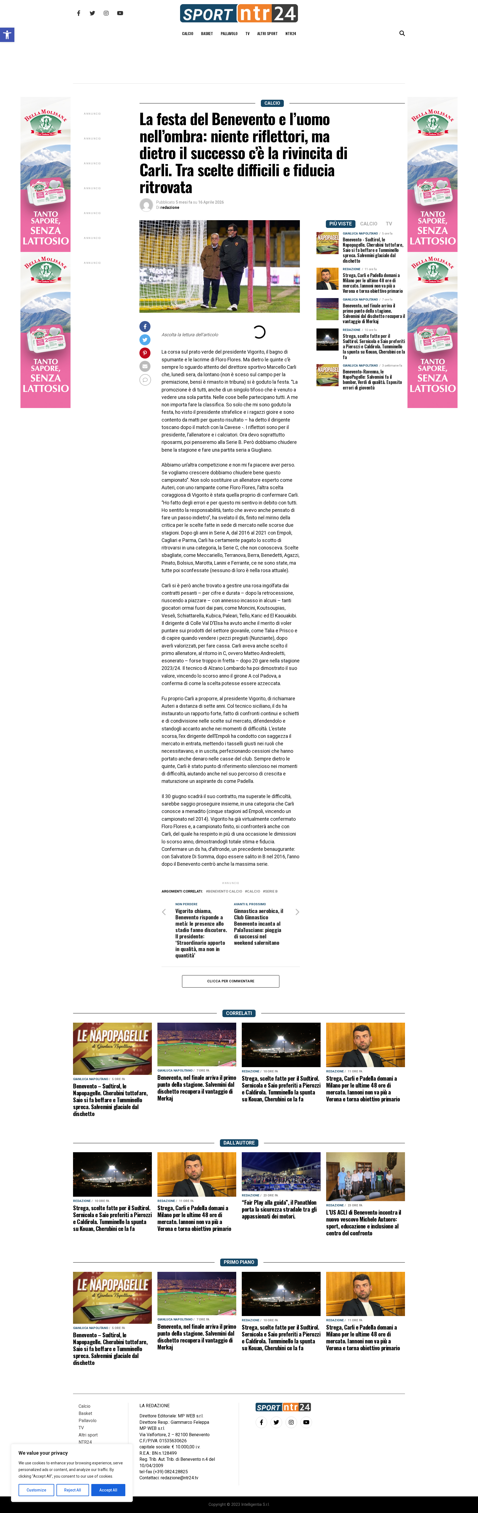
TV (247, 33)
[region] (72, 1473)
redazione (169, 207)
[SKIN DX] (45, 406)
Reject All (72, 1490)
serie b (271, 891)
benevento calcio (225, 891)
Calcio (187, 33)
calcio (253, 891)
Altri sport (267, 33)
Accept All (108, 1490)
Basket (207, 33)
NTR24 (290, 33)
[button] (7, 35)
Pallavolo (229, 33)
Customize (36, 1490)
